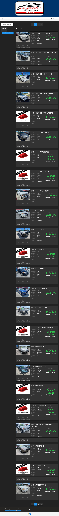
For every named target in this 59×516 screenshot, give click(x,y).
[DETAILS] (18, 45)
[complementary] (54, 511)
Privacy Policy (13, 510)
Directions (19, 510)
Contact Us (7, 510)
